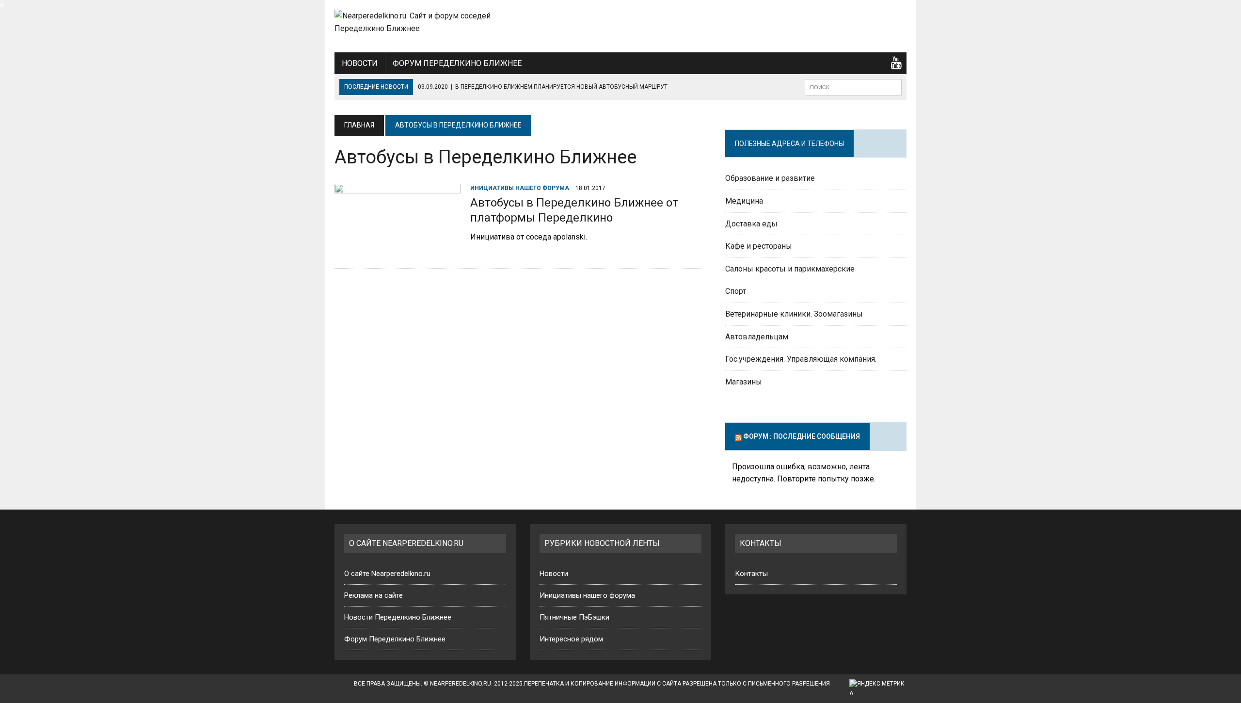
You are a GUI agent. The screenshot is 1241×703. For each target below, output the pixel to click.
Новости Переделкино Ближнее (397, 617)
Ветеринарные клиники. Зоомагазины (794, 314)
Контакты (751, 573)
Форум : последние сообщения (801, 436)
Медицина (744, 201)
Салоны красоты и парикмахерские (790, 268)
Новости (360, 63)
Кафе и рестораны (758, 246)
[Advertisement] (829, 24)
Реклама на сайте (373, 595)
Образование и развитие (770, 178)
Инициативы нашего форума (519, 188)
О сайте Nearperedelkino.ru (387, 573)
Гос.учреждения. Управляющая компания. (800, 359)
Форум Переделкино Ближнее (457, 63)
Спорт (735, 291)
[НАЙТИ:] (853, 86)
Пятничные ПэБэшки (574, 617)
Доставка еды (751, 223)
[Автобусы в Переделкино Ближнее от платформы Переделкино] (397, 248)
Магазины (743, 381)
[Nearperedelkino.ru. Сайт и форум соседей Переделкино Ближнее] (425, 22)
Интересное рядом (571, 639)
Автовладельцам (756, 336)
